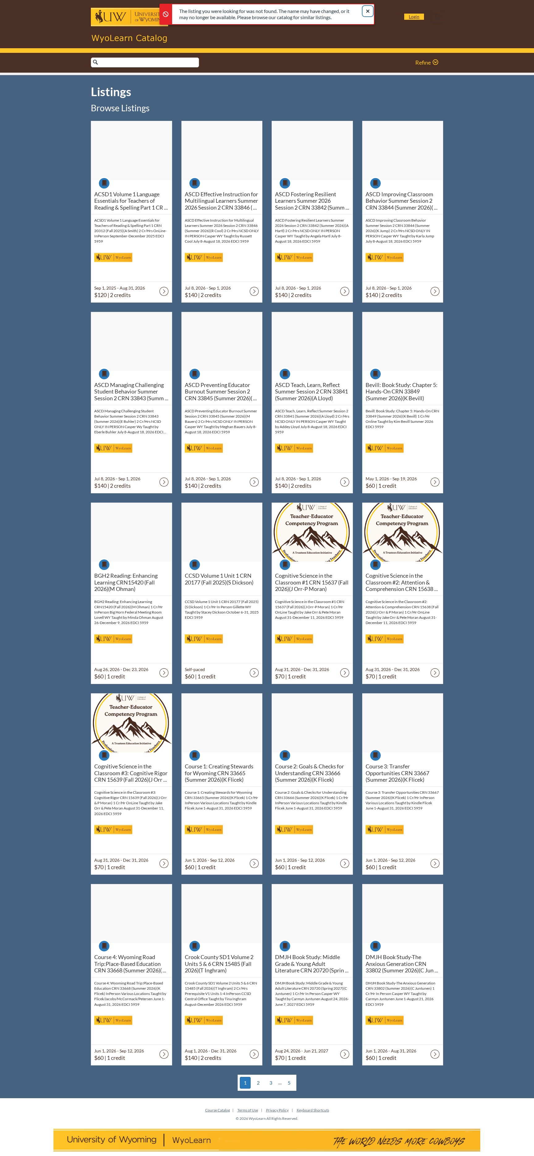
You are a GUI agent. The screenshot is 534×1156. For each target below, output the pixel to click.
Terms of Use (247, 1110)
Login (414, 16)
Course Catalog (217, 1110)
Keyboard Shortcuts (313, 1110)
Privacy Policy (277, 1110)
